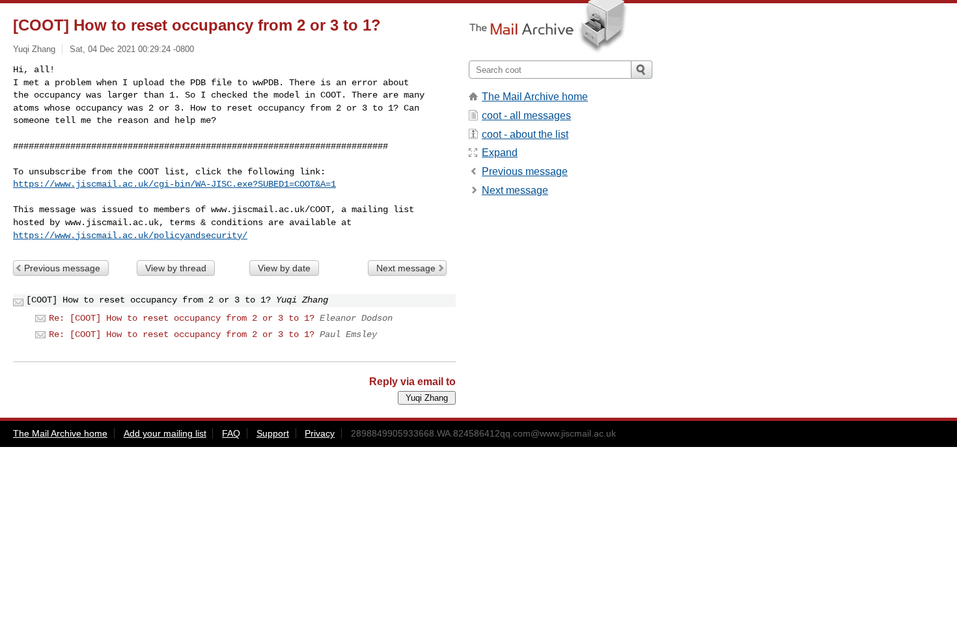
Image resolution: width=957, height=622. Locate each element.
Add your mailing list (165, 433)
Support (273, 433)
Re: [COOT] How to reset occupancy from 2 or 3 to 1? (181, 318)
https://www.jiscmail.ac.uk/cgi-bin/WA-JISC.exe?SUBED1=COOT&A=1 (174, 184)
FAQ (231, 433)
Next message (406, 268)
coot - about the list (525, 134)
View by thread (175, 268)
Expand (500, 152)
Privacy (320, 433)
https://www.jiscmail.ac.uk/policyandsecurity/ (130, 235)
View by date (284, 268)
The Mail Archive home (535, 96)
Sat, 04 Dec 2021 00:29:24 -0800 (132, 49)
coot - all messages (526, 115)
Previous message (62, 268)
